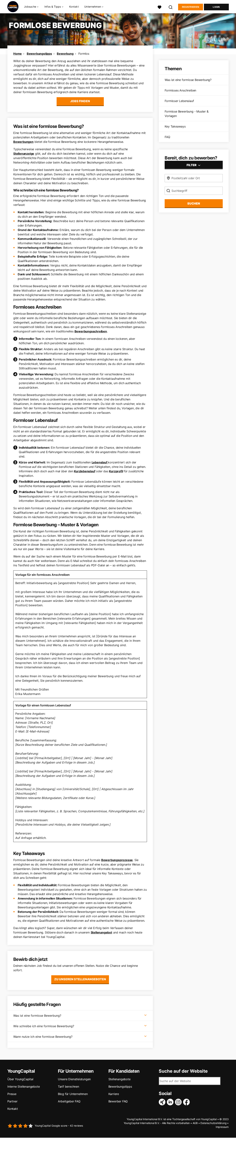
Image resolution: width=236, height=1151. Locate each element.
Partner (12, 1101)
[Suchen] (170, 6)
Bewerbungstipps (39, 53)
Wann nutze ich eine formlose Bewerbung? (42, 1036)
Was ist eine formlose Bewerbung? (37, 1015)
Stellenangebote (119, 1079)
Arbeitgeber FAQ (69, 1101)
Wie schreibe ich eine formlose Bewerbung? (43, 1026)
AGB (195, 1123)
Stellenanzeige (23, 153)
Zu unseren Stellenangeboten (80, 979)
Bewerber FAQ (118, 1101)
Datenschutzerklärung (213, 1123)
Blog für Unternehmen (73, 1094)
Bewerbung (65, 53)
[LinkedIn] (171, 1102)
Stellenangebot (101, 932)
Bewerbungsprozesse (117, 860)
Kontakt (74, 6)
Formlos (83, 53)
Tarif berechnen (68, 1086)
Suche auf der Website (183, 1071)
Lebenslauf (100, 462)
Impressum (222, 1126)
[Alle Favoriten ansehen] (159, 6)
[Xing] (163, 1102)
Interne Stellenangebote (23, 1086)
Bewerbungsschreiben (90, 331)
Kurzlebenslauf (84, 471)
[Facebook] (187, 1102)
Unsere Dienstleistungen (74, 1079)
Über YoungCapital (20, 1079)
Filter (192, 165)
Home (17, 53)
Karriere (113, 1094)
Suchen (193, 203)
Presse (11, 1094)
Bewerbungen (23, 142)
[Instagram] (179, 1102)
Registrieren (190, 7)
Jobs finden (80, 101)
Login (216, 7)
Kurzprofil (116, 471)
